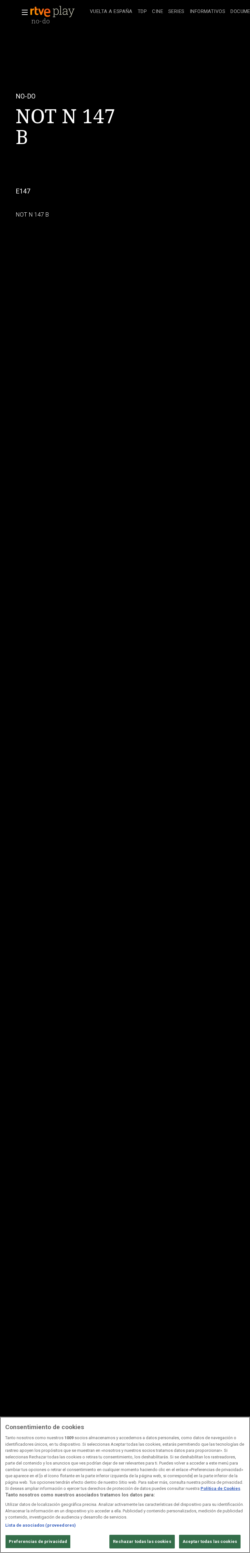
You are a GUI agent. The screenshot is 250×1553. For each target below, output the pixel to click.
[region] (125, 1485)
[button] (23, 12)
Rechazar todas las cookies (142, 1541)
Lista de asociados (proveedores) (40, 1525)
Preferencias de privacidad (38, 1541)
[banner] (58, 11)
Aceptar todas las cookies (210, 1541)
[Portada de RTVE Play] (53, 11)
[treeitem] (111, 12)
